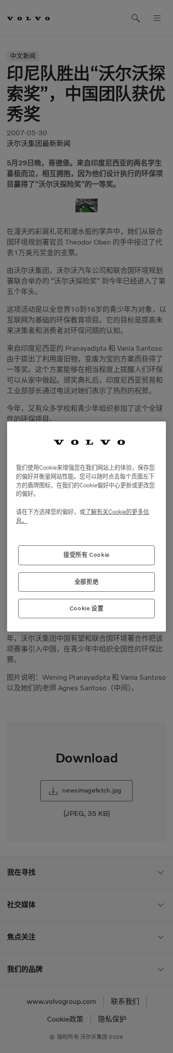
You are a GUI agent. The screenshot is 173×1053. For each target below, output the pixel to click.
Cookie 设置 (87, 608)
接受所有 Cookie (86, 554)
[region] (86, 526)
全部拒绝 (87, 581)
